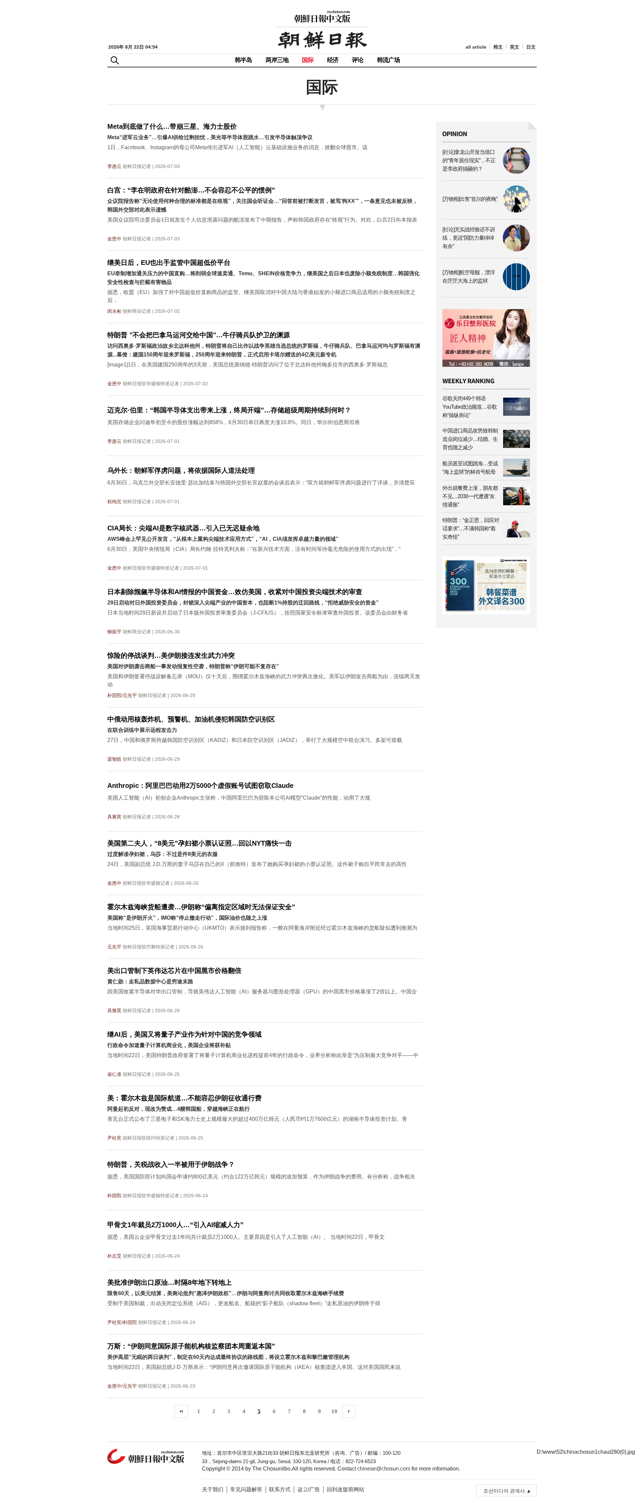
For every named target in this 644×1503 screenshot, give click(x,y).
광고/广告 (308, 1489)
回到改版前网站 (345, 1489)
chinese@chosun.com (383, 1468)
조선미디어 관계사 (504, 1491)
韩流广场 (388, 60)
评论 (357, 60)
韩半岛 (243, 60)
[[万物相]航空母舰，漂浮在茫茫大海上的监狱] (486, 288)
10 (334, 1411)
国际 (307, 60)
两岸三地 (277, 60)
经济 (332, 60)
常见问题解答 (246, 1489)
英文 (514, 47)
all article (476, 47)
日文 (531, 47)
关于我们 (212, 1489)
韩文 (498, 47)
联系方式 (279, 1489)
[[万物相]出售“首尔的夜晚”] (486, 211)
